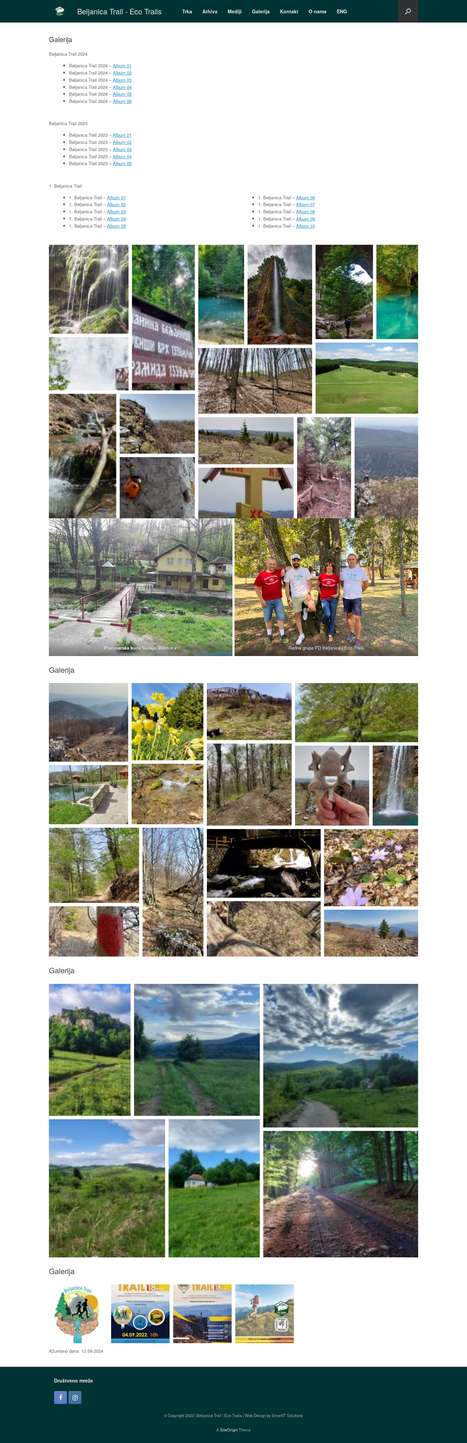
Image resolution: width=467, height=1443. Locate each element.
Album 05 (122, 94)
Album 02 (122, 72)
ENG (342, 11)
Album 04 (122, 87)
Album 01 (122, 65)
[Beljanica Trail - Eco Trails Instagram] (74, 1397)
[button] (408, 11)
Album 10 (305, 226)
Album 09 (305, 218)
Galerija (261, 11)
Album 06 (122, 101)
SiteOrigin (229, 1429)
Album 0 (121, 156)
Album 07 (305, 204)
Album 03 (122, 80)
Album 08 (305, 211)
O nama (317, 11)
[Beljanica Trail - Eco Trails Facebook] (60, 1397)
